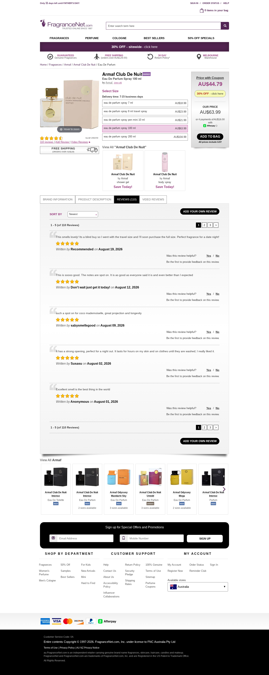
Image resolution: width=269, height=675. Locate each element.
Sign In (194, 3)
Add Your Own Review (200, 211)
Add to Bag (210, 136)
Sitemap (150, 576)
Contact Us (109, 570)
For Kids (86, 564)
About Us (108, 576)
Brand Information (57, 199)
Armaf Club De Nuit (84, 64)
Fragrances (56, 64)
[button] (69, 150)
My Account (174, 564)
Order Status (210, 3)
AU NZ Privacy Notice (87, 647)
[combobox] (167, 26)
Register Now (175, 570)
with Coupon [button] (210, 78)
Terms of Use (153, 570)
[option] (145, 103)
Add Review (62, 142)
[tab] (57, 199)
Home (43, 64)
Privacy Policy (67, 647)
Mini (83, 576)
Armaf (68, 64)
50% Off (65, 564)
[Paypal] (91, 621)
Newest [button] (73, 214)
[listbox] (145, 118)
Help (226, 3)
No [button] (217, 255)
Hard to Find (88, 583)
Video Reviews (153, 199)
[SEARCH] (225, 26)
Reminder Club (197, 570)
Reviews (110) (127, 199)
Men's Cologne (47, 580)
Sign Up (205, 538)
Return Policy (132, 564)
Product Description (94, 199)
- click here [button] (134, 47)
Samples (66, 570)
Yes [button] (208, 255)
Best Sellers (68, 576)
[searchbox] (163, 26)
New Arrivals (88, 570)
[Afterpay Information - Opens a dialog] (210, 125)
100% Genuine (154, 564)
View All (124, 147)
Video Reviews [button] (79, 142)
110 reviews (47, 142)
